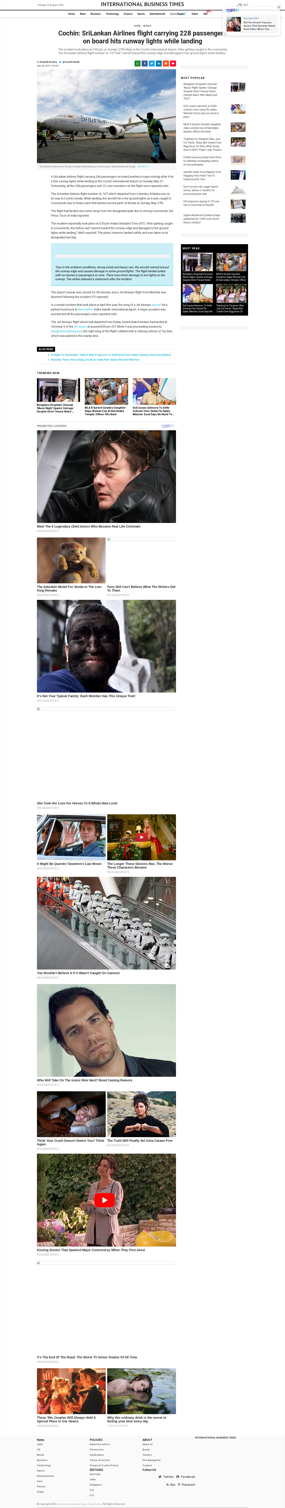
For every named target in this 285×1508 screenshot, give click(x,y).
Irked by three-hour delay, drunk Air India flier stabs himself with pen (95, 359)
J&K (205, 14)
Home (71, 14)
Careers (147, 1455)
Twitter (168, 1476)
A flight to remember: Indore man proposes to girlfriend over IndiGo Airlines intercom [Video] (111, 355)
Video (195, 14)
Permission (97, 1449)
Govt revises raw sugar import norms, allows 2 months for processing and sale (200, 190)
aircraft (156, 305)
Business (96, 14)
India (40, 1444)
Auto (39, 1481)
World (40, 1455)
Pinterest (187, 1484)
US (38, 1449)
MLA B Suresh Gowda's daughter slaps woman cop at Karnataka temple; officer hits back (105, 411)
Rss (172, 1484)
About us (147, 1444)
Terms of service (100, 1460)
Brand (146, 1449)
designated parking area (66, 331)
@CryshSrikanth (70, 62)
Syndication (97, 1455)
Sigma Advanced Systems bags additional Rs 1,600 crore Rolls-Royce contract (201, 219)
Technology (112, 14)
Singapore (96, 1484)
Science (128, 14)
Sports (141, 14)
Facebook (187, 1476)
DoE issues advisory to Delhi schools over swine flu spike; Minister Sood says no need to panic (152, 412)
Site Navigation (151, 1460)
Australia (95, 1474)
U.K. (92, 1490)
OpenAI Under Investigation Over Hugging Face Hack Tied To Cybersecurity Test (202, 175)
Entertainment (157, 14)
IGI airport (80, 326)
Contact (147, 1465)
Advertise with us (100, 1444)
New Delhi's (85, 309)
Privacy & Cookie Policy (104, 1465)
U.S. (92, 1495)
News (83, 14)
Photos (41, 1486)
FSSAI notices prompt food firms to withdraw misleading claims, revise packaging (202, 161)
